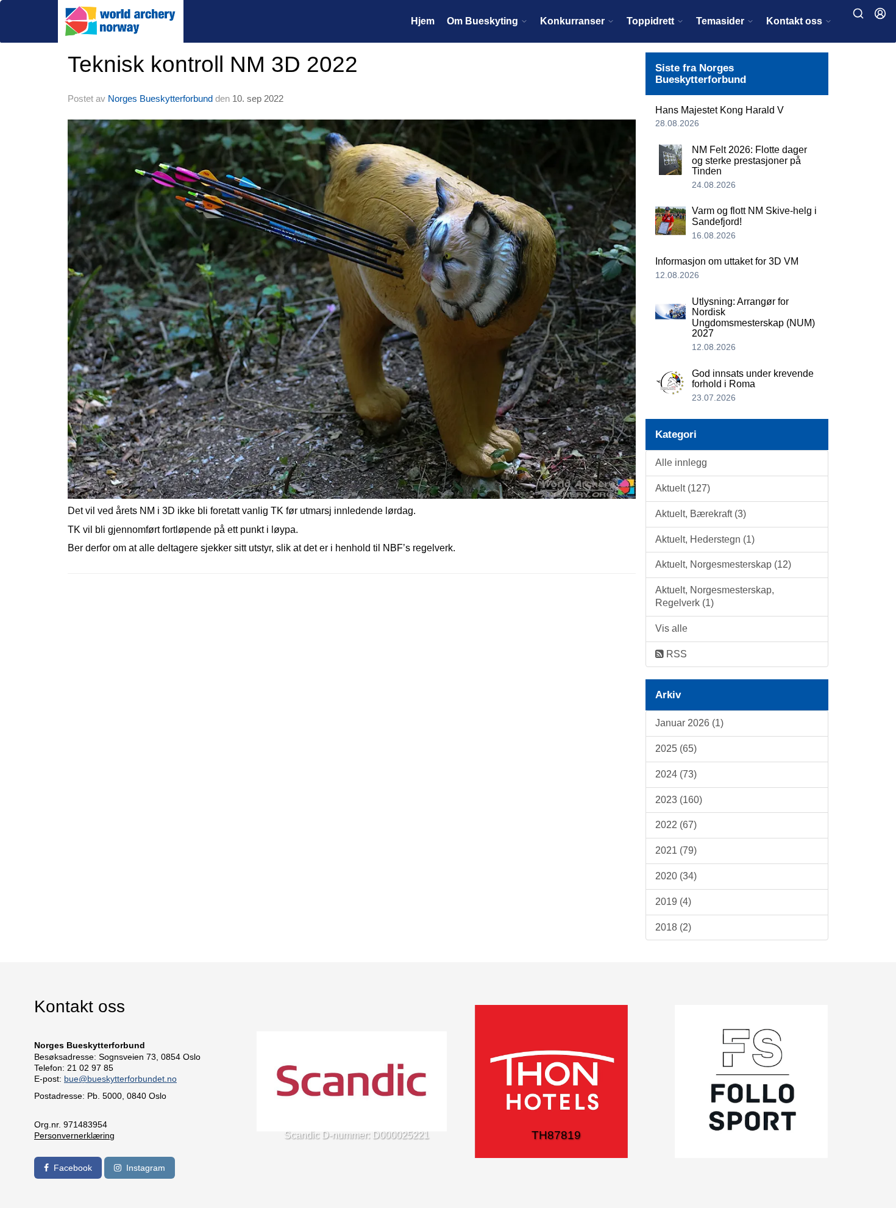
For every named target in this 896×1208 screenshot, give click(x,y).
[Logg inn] (880, 13)
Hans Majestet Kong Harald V (719, 110)
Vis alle (671, 628)
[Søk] (858, 13)
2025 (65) (676, 748)
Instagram (145, 1168)
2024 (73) (676, 774)
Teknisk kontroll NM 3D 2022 (213, 64)
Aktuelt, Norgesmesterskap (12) (723, 564)
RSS (675, 654)
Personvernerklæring (74, 1135)
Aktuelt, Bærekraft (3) (700, 514)
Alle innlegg (681, 462)
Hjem (423, 21)
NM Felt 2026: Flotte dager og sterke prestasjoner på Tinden (749, 160)
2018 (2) (673, 927)
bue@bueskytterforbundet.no (120, 1079)
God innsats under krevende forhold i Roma (753, 379)
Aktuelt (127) (682, 488)
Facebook (73, 1168)
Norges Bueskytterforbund (160, 98)
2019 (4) (673, 901)
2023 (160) (678, 800)
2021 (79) (676, 850)
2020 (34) (676, 876)
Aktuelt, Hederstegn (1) (705, 539)
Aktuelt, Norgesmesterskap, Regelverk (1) (714, 596)
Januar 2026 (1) (689, 723)
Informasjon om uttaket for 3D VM (726, 261)
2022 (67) (676, 825)
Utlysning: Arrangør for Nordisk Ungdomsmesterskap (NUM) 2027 (753, 317)
